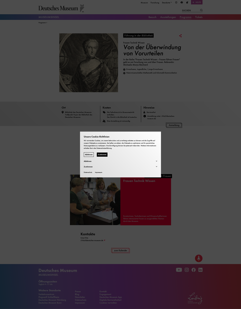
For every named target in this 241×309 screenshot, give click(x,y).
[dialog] (120, 154)
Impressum (98, 172)
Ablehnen (89, 154)
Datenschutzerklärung (104, 148)
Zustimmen (102, 154)
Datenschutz (88, 172)
